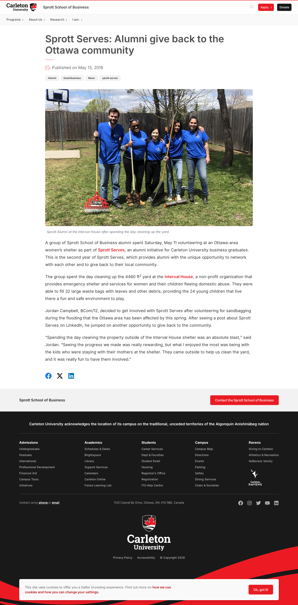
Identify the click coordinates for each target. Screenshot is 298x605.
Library (89, 461)
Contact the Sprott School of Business (244, 400)
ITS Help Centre (152, 485)
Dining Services (205, 479)
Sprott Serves (111, 250)
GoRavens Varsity (261, 461)
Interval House (179, 276)
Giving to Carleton (261, 449)
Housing (147, 467)
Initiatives (26, 485)
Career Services (152, 449)
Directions (202, 455)
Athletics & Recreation (264, 455)
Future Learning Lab (98, 485)
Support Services (96, 467)
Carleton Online (95, 479)
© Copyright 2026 (172, 557)
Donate (284, 7)
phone (43, 502)
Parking (200, 467)
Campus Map (204, 449)
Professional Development (37, 467)
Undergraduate (29, 449)
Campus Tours (29, 479)
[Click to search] (252, 7)
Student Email (150, 461)
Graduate (25, 455)
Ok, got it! (260, 590)
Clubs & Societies (207, 485)
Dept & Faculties (152, 455)
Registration (149, 479)
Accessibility (146, 557)
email (55, 502)
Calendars (91, 473)
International (27, 461)
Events (199, 461)
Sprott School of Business (66, 7)
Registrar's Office (153, 473)
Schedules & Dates (97, 449)
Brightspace (93, 455)
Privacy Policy (122, 557)
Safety (199, 473)
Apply (264, 7)
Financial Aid (28, 473)
